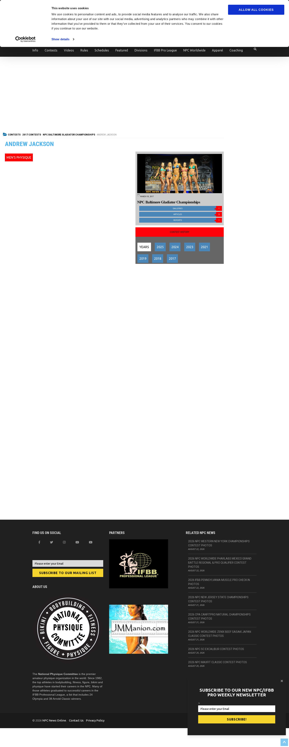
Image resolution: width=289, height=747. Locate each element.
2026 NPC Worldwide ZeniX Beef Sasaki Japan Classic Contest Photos (219, 633)
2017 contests (31, 134)
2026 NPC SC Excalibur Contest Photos (216, 649)
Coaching (236, 50)
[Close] (282, 680)
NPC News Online (54, 720)
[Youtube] (90, 542)
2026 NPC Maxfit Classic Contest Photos (217, 662)
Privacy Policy (95, 720)
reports (196, 220)
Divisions (140, 50)
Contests (51, 50)
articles (196, 214)
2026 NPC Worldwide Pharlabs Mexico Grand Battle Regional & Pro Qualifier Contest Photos (219, 562)
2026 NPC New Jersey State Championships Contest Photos (218, 599)
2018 (157, 258)
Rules (84, 50)
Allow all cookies (256, 9)
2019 (142, 258)
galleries (196, 208)
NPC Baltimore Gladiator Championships (69, 134)
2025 (160, 247)
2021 (204, 247)
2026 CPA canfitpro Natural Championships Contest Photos (219, 616)
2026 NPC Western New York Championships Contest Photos (219, 543)
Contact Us (76, 720)
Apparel (217, 50)
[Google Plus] (77, 542)
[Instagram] (64, 542)
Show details (60, 39)
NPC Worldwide (194, 50)
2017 (172, 258)
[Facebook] (39, 542)
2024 (175, 247)
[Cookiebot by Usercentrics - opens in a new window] (25, 39)
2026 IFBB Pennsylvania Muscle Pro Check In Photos (219, 582)
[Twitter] (51, 542)
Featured (121, 50)
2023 (189, 247)
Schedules (102, 50)
